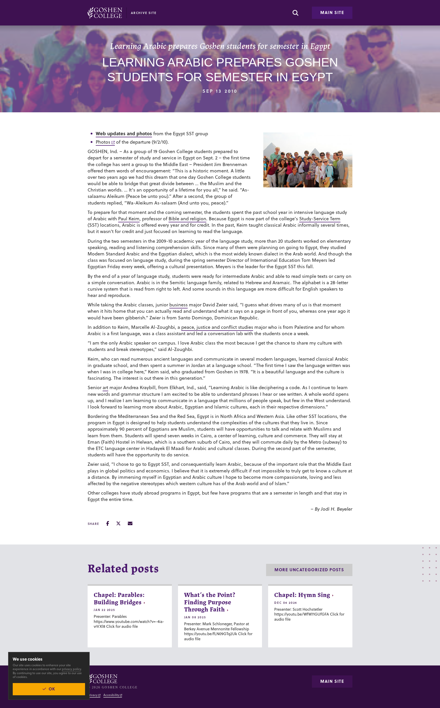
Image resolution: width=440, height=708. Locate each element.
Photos (103, 142)
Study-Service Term (319, 218)
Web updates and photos (124, 133)
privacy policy (71, 669)
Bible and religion (187, 218)
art (105, 387)
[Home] (105, 13)
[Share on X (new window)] (118, 523)
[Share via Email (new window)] (130, 523)
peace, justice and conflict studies (217, 327)
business (178, 305)
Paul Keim (129, 218)
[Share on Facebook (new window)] (107, 523)
